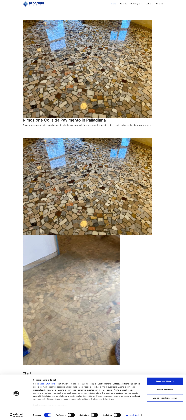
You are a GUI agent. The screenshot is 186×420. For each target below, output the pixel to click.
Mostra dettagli (132, 415)
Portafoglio (135, 4)
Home (113, 4)
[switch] (71, 415)
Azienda (123, 4)
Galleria (149, 4)
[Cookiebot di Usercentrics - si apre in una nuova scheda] (16, 415)
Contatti (159, 4)
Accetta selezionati (165, 389)
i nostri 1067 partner (47, 384)
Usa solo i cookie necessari (165, 398)
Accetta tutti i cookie (165, 381)
